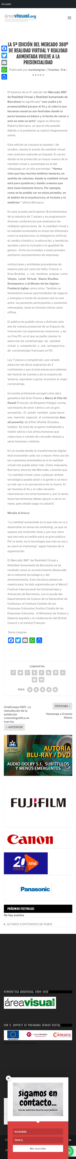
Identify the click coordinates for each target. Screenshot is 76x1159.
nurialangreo (36, 69)
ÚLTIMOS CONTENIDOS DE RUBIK (29, 924)
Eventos (53, 69)
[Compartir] (4, 76)
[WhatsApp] (4, 69)
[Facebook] (4, 48)
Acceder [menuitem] (6, 3)
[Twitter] (4, 55)
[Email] (4, 62)
